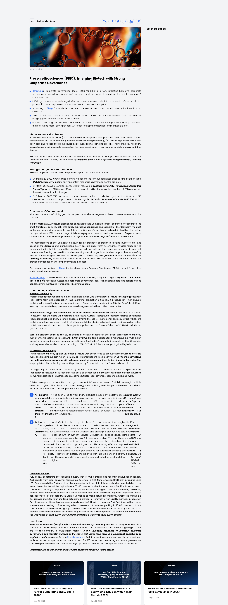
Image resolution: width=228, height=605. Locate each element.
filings (50, 108)
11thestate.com (37, 277)
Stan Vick (37, 69)
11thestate (37, 90)
